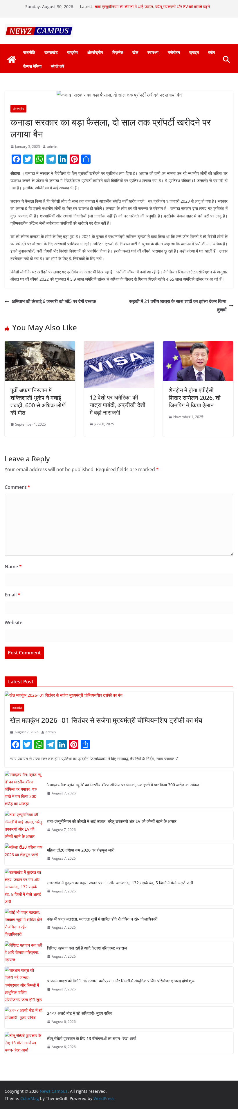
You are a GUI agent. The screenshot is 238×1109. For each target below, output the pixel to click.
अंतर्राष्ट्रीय (95, 52)
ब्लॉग (211, 52)
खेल (135, 52)
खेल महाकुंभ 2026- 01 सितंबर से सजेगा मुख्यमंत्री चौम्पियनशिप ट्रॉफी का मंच (106, 720)
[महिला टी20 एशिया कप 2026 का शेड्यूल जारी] (23, 854)
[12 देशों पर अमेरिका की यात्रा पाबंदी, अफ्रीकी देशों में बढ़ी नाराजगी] (119, 345)
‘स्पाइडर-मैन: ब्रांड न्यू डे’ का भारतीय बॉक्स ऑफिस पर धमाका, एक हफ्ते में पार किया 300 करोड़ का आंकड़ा (123, 784)
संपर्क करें (57, 66)
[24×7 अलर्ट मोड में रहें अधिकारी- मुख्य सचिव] (23, 1017)
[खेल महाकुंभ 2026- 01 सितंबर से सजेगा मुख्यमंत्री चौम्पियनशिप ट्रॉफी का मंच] (119, 695)
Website (13, 622)
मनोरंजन (174, 52)
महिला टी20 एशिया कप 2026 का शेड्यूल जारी (80, 850)
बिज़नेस (117, 52)
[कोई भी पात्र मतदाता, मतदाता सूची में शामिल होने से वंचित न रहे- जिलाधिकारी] (23, 923)
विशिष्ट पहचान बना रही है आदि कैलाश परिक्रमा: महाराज (87, 948)
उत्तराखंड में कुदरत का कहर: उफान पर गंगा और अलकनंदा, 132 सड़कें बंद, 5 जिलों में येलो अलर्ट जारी (120, 882)
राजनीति (29, 52)
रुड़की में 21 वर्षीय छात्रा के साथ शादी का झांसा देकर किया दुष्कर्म (177, 305)
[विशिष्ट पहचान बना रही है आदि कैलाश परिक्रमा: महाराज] (23, 952)
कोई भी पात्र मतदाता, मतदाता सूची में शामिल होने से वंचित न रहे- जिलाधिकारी (102, 919)
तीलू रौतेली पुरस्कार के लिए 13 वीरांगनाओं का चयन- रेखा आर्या (91, 1038)
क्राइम (194, 52)
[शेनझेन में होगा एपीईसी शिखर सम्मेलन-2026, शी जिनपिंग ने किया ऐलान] (198, 345)
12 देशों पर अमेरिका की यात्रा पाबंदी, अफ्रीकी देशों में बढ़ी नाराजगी (117, 404)
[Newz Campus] (12, 59)
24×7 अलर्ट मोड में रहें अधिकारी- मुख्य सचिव (79, 1013)
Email (12, 594)
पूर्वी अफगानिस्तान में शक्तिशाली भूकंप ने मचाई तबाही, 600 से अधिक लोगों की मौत (38, 401)
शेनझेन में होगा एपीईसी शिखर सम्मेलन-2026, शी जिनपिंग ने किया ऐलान (195, 397)
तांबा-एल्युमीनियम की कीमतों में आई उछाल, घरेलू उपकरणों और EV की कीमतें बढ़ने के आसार (111, 821)
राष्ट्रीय (72, 52)
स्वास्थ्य (152, 52)
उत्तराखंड (51, 52)
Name (13, 566)
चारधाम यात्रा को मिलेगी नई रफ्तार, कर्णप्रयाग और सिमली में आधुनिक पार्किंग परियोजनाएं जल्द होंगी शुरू (120, 980)
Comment (17, 487)
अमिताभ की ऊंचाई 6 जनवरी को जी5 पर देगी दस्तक (54, 301)
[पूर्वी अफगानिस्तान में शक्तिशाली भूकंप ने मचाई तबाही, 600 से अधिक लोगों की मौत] (40, 345)
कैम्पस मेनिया (32, 66)
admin (52, 146)
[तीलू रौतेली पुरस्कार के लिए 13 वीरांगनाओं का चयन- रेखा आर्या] (23, 1043)
